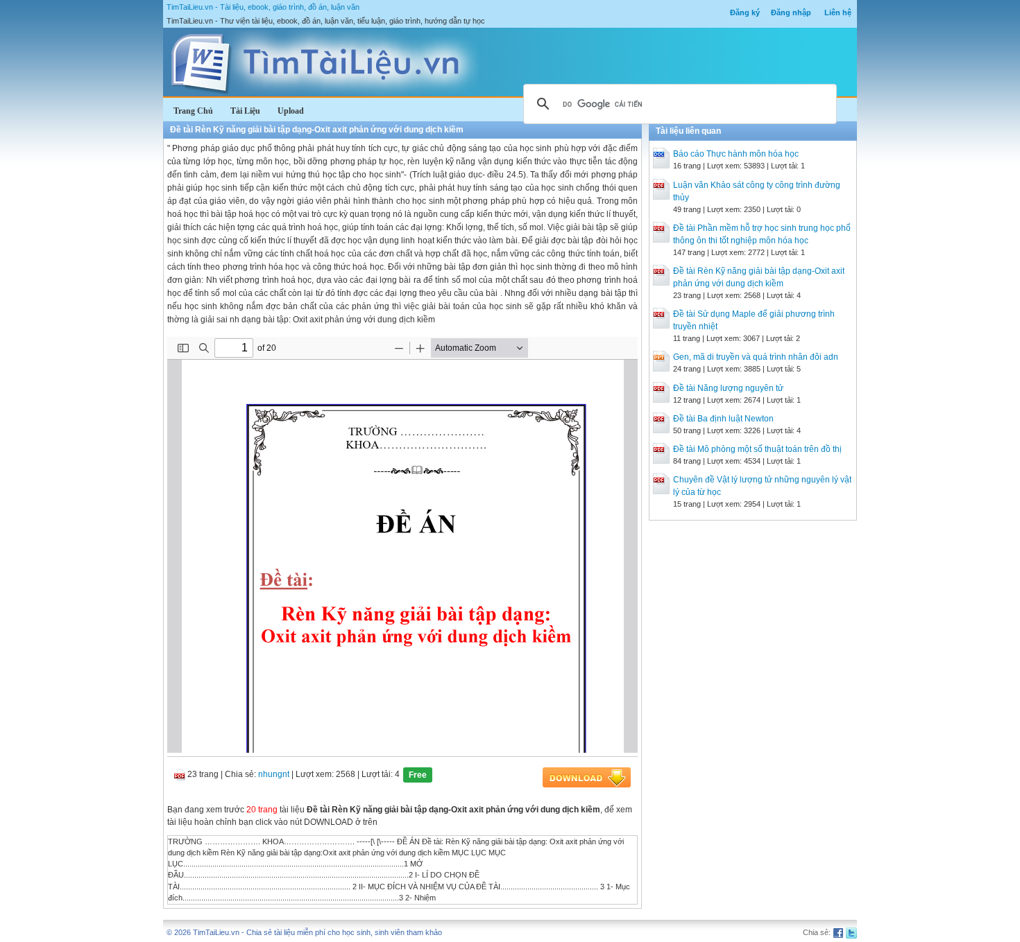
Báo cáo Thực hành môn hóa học (736, 154)
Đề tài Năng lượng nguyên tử (728, 388)
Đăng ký (745, 12)
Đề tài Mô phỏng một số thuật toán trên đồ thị (757, 449)
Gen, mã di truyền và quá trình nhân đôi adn (755, 357)
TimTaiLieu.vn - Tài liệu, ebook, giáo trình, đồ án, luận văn (263, 7)
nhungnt (273, 774)
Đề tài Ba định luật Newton (723, 419)
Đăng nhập (791, 12)
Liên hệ (837, 12)
